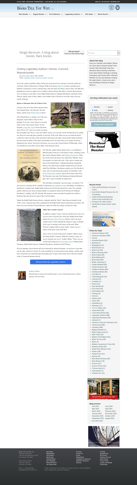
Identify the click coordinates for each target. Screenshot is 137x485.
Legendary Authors (29, 78)
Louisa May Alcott (29, 127)
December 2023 (111, 413)
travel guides (97, 371)
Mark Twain (61, 86)
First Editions (98, 291)
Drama (96, 284)
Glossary (78, 462)
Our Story (79, 452)
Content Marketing (49, 470)
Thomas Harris (98, 368)
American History (100, 233)
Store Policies (104, 459)
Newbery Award (99, 346)
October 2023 (110, 416)
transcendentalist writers (58, 185)
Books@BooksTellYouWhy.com (28, 470)
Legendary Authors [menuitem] (72, 14)
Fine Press (97, 289)
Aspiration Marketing (63, 470)
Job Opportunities (51, 464)
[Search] (119, 53)
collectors (96, 279)
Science (96, 363)
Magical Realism (99, 330)
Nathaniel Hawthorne (71, 155)
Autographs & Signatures (83, 459)
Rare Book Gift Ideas (101, 359)
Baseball (96, 243)
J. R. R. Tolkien (99, 308)
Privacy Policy (104, 461)
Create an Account (105, 457)
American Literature (41, 78)
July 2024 (95, 406)
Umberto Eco (98, 373)
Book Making (98, 257)
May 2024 (95, 409)
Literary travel (98, 325)
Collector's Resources (82, 461)
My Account (105, 1)
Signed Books (50, 453)
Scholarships (104, 464)
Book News (97, 260)
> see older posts (97, 421)
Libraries (96, 320)
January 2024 (97, 413)
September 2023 (98, 418)
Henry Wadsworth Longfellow (52, 173)
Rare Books (98, 361)
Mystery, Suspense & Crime (103, 344)
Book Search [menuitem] (103, 14)
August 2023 (109, 418)
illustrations (97, 303)
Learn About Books (100, 313)
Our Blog (102, 452)
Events (78, 455)
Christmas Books (99, 272)
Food (95, 296)
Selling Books (80, 457)
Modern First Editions (101, 337)
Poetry (96, 351)
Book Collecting (99, 252)
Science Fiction (99, 366)
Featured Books (51, 459)
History (96, 298)
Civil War (96, 274)
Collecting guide (99, 276)
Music (95, 342)
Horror (96, 301)
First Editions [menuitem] (54, 14)
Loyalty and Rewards (106, 462)
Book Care (97, 250)
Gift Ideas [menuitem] (89, 14)
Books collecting (99, 262)
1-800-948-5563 (29, 1)
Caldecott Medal (99, 264)
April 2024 (108, 409)
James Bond (98, 310)
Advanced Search (51, 462)
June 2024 (109, 406)
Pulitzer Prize (98, 354)
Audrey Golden (25, 76)
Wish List (98, 1)
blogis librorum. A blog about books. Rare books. (39, 54)
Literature (50, 78)
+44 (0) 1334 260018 (61, 1)
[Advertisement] (68, 32)
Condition (96, 281)
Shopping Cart (115, 1)
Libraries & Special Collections (104, 322)
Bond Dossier (98, 248)
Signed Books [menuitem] (38, 14)
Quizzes (96, 356)
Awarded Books (99, 240)
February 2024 (110, 411)
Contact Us (79, 453)
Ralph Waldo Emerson (34, 113)
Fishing (96, 293)
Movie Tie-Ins (99, 339)
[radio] (97, 107)
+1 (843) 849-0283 (48, 1)
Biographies (98, 245)
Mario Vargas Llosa (100, 332)
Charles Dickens (99, 267)
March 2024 (96, 411)
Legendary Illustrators (101, 318)
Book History (98, 255)
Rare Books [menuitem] (23, 14)
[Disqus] (51, 341)
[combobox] (102, 53)
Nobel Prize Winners (101, 349)
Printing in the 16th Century (101, 202)
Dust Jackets (97, 286)
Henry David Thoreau (57, 219)
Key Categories (50, 461)
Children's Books (100, 269)
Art (94, 238)
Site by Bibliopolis (85, 468)
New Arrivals (50, 457)
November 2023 (97, 416)
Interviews (97, 305)
